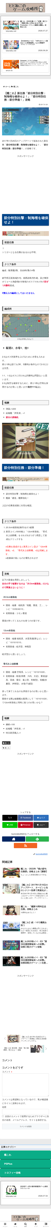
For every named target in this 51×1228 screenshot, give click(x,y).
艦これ (7, 743)
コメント (7, 1071)
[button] (41, 825)
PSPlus (8, 1163)
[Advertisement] (25, 183)
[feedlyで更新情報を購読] (37, 839)
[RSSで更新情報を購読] (25, 845)
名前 (4, 1106)
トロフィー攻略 (12, 1172)
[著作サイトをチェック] (13, 839)
